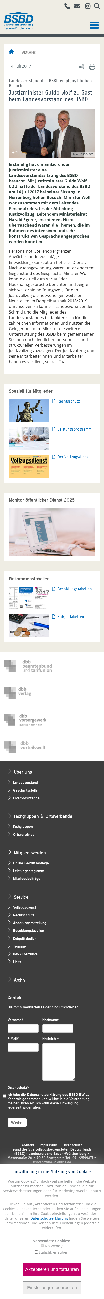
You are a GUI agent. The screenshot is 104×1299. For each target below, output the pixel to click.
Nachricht (50, 1039)
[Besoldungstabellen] (29, 597)
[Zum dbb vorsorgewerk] (28, 720)
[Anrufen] (65, 7)
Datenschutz (18, 1088)
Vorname (16, 1020)
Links (17, 962)
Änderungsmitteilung (29, 923)
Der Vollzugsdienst (74, 457)
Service (21, 897)
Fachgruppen (23, 827)
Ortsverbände (24, 835)
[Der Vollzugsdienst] (29, 465)
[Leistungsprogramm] (29, 438)
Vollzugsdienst (24, 907)
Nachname (51, 1020)
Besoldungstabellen (75, 589)
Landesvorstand (25, 783)
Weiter (17, 1122)
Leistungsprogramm (74, 429)
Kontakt (28, 1145)
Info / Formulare (25, 954)
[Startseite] (11, 52)
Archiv (19, 980)
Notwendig (54, 1245)
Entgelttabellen (71, 616)
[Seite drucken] (91, 66)
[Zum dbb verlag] (28, 693)
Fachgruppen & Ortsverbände (43, 816)
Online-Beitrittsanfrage (31, 863)
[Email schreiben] (75, 7)
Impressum (48, 1145)
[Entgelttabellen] (29, 625)
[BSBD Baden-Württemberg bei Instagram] (85, 7)
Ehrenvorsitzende (26, 798)
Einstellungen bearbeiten (52, 1287)
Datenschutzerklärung (48, 1218)
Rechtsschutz (69, 401)
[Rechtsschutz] (29, 410)
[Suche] (95, 7)
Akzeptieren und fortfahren (52, 1269)
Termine (19, 946)
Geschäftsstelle (25, 790)
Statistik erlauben (53, 1252)
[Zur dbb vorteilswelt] (28, 747)
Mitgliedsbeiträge (26, 879)
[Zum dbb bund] (28, 666)
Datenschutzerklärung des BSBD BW (56, 1095)
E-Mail (13, 1039)
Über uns (23, 772)
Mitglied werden (30, 852)
